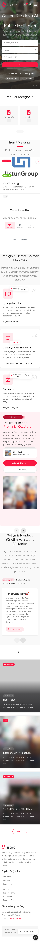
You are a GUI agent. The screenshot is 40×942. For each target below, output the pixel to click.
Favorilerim (7, 896)
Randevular (8, 884)
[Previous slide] (16, 530)
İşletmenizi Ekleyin (19, 463)
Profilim (6, 889)
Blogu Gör (20, 831)
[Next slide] (23, 530)
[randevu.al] (9, 4)
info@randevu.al (14, 918)
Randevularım (9, 893)
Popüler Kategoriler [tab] (23, 580)
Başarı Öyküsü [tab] (8, 580)
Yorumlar (7, 877)
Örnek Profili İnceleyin (20, 470)
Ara (20, 64)
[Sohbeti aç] (35, 937)
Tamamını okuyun (15, 629)
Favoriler (6, 880)
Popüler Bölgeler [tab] (9, 583)
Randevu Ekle (8, 900)
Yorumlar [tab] (21, 583)
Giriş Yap (30, 4)
